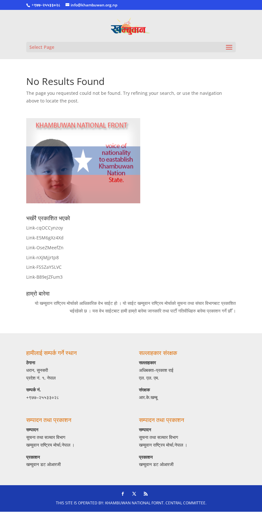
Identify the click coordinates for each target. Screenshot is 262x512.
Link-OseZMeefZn (45, 248)
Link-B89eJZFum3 (44, 277)
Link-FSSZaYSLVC (44, 267)
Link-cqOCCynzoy (44, 228)
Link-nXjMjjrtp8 (42, 257)
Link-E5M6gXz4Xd (45, 238)
